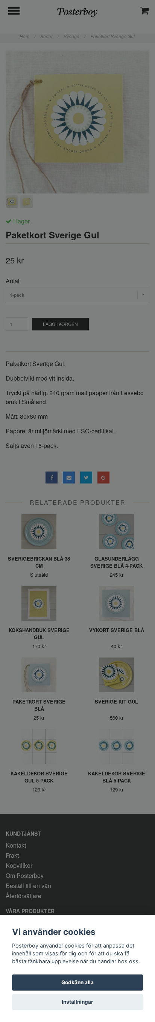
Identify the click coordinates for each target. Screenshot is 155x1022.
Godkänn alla (77, 982)
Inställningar (77, 1002)
